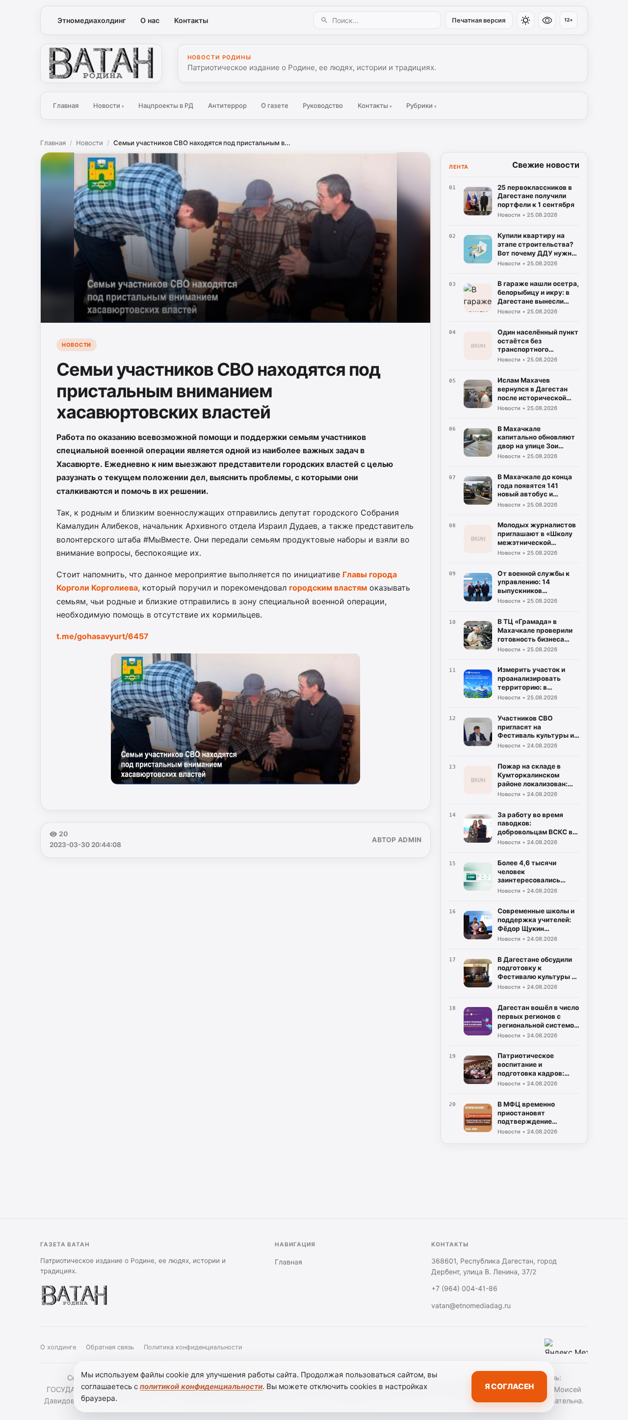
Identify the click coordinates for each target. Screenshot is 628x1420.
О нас (149, 20)
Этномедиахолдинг (91, 20)
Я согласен (509, 1386)
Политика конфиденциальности (193, 1347)
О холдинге (58, 1347)
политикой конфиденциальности (201, 1386)
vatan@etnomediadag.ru (471, 1305)
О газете (274, 105)
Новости (108, 105)
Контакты (191, 20)
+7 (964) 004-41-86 (464, 1288)
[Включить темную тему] (525, 20)
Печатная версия (478, 20)
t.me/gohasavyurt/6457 (102, 636)
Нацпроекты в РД (165, 105)
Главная (65, 105)
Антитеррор (227, 105)
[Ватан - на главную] (101, 63)
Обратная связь (110, 1347)
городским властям (328, 588)
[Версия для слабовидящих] (547, 20)
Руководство (323, 105)
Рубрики (421, 105)
